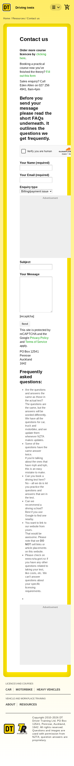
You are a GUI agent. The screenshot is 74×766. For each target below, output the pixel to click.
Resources (28, 704)
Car (8, 689)
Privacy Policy (39, 337)
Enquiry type (29, 187)
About (10, 704)
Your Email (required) (34, 175)
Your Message (30, 274)
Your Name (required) (34, 162)
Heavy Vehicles (48, 689)
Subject (25, 262)
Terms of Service (36, 341)
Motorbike (24, 689)
